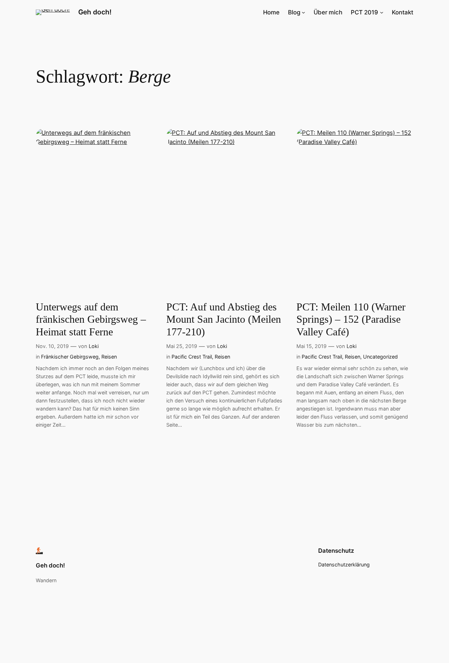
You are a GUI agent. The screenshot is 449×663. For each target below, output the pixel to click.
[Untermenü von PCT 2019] (381, 12)
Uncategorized (380, 357)
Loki (94, 346)
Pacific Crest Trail (192, 357)
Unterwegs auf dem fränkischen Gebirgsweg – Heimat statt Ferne (91, 319)
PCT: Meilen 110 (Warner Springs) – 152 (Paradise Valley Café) (351, 319)
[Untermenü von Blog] (303, 12)
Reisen (109, 357)
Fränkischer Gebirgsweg (70, 357)
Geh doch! (95, 12)
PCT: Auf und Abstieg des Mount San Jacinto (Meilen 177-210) (223, 319)
